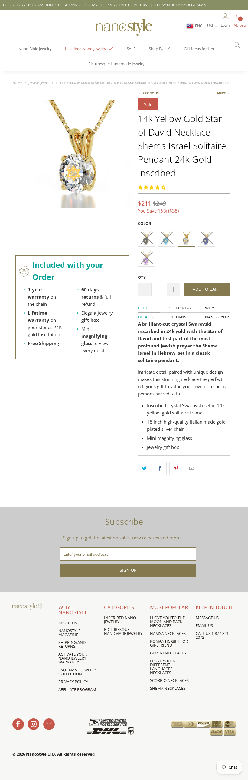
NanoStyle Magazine (69, 632)
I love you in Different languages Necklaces (163, 666)
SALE (131, 48)
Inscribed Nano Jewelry (86, 48)
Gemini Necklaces (168, 653)
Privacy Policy (73, 681)
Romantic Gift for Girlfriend (169, 643)
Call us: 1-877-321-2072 (23, 5)
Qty (142, 277)
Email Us (204, 625)
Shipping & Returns (180, 308)
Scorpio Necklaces (169, 680)
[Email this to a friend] (191, 468)
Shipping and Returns (72, 644)
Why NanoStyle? (217, 308)
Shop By (157, 48)
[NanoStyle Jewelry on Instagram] (33, 724)
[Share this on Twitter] (144, 468)
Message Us (207, 617)
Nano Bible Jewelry (35, 48)
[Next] (126, 171)
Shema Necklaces (167, 688)
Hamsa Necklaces (168, 633)
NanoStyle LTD (40, 754)
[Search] (234, 45)
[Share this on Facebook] (160, 468)
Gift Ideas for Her (199, 48)
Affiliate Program (77, 689)
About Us (67, 622)
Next (221, 93)
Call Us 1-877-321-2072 (213, 635)
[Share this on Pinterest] (175, 468)
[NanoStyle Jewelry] (124, 31)
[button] (151, 187)
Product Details (147, 309)
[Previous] (38, 171)
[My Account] (225, 17)
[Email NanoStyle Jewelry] (49, 724)
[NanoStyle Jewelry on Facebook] (18, 724)
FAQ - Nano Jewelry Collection (77, 671)
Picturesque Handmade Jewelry (116, 63)
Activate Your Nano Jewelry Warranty (72, 658)
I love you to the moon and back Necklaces (167, 621)
